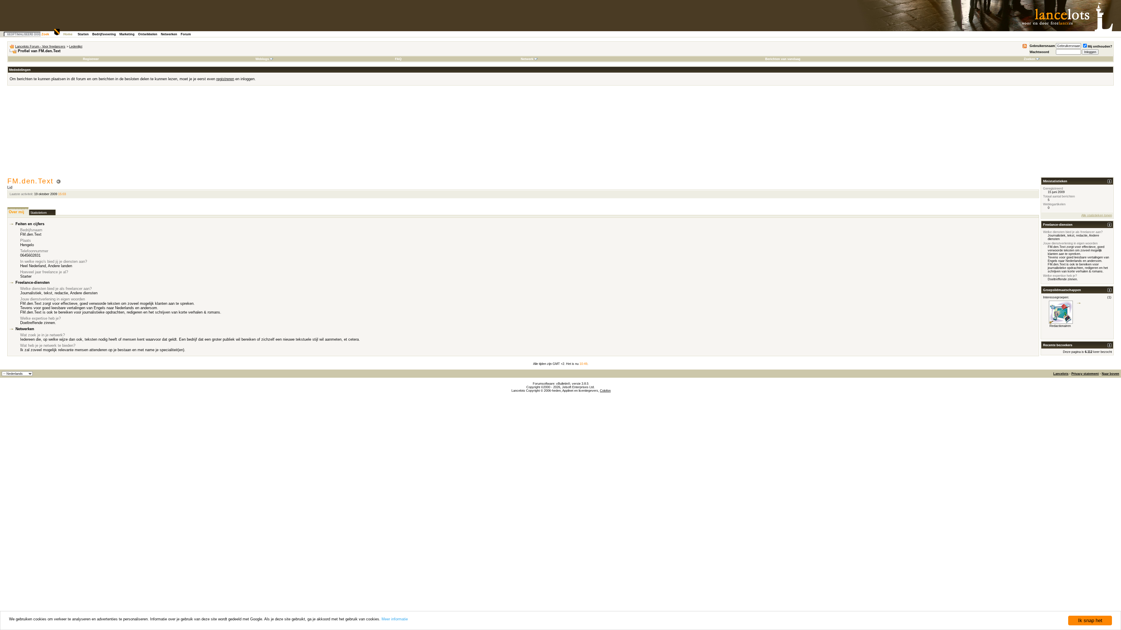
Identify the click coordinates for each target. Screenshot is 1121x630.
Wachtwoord (1039, 52)
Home (67, 34)
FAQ (398, 59)
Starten (83, 34)
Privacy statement (1085, 373)
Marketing (127, 34)
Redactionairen (1060, 326)
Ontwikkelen (147, 34)
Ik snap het (1090, 620)
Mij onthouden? (1100, 46)
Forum (186, 34)
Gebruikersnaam (1042, 46)
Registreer (91, 59)
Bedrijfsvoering (104, 34)
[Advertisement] (560, 133)
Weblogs (262, 59)
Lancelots (1060, 373)
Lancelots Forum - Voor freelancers (40, 46)
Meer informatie (395, 619)
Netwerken (169, 34)
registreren (225, 79)
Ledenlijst (75, 46)
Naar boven (1110, 373)
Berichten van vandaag (782, 59)
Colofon (605, 390)
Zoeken (1029, 59)
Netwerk (527, 59)
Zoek (45, 34)
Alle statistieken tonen (1096, 215)
